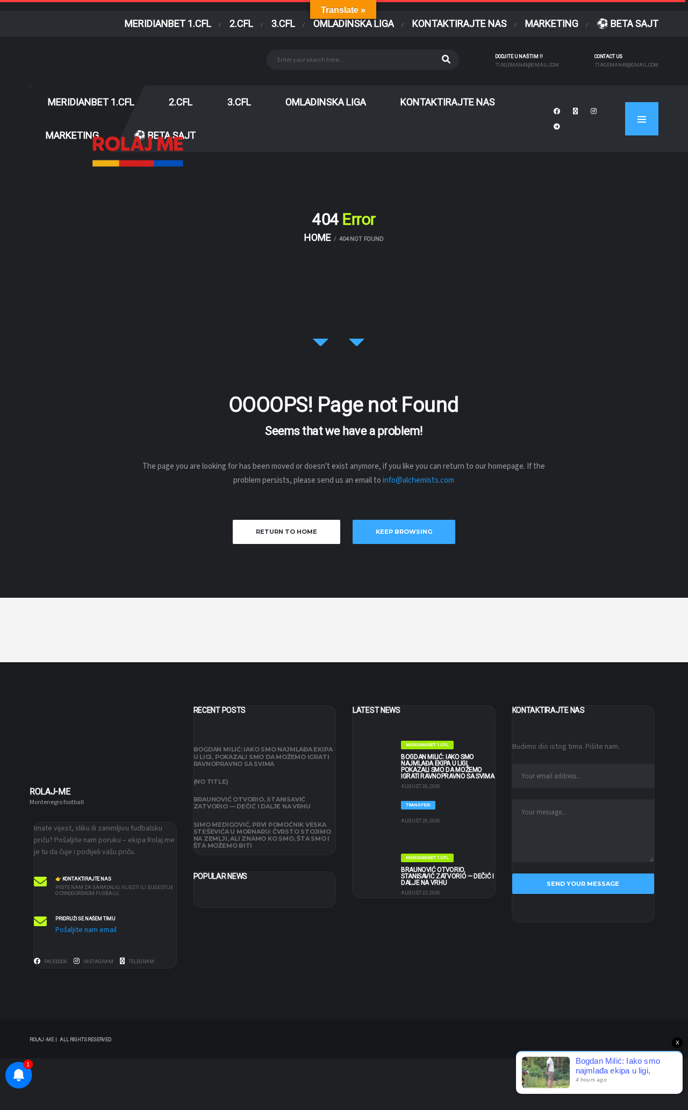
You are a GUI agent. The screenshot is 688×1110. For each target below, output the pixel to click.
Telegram (140, 961)
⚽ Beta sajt (627, 23)
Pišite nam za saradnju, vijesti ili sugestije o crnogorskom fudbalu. (114, 890)
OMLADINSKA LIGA (353, 23)
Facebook (55, 961)
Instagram (97, 961)
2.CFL (241, 23)
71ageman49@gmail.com (527, 65)
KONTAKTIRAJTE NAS (459, 23)
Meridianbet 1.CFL (168, 23)
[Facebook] (558, 110)
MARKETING (551, 23)
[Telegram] (558, 126)
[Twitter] (576, 110)
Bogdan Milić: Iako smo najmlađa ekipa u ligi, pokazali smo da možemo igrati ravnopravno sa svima (263, 756)
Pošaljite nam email (86, 930)
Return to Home (286, 531)
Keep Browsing (404, 531)
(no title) (211, 781)
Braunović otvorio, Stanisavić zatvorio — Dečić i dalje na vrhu (252, 803)
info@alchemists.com (418, 480)
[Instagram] (595, 110)
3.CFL (283, 23)
